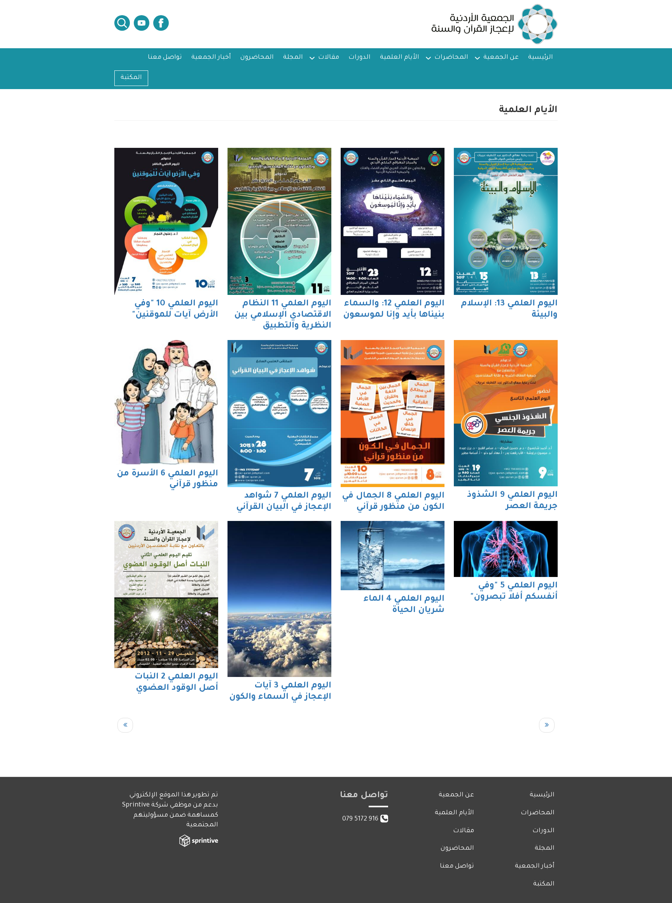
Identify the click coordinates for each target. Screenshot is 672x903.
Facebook (161, 23)
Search (122, 23)
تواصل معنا (165, 57)
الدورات (359, 57)
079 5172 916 (360, 819)
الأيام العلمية (399, 57)
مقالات (328, 57)
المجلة (293, 57)
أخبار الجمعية (211, 57)
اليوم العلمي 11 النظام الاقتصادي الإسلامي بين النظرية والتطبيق (282, 315)
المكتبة (131, 77)
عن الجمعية (501, 57)
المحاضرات (451, 57)
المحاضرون (257, 57)
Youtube (141, 23)
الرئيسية (540, 57)
